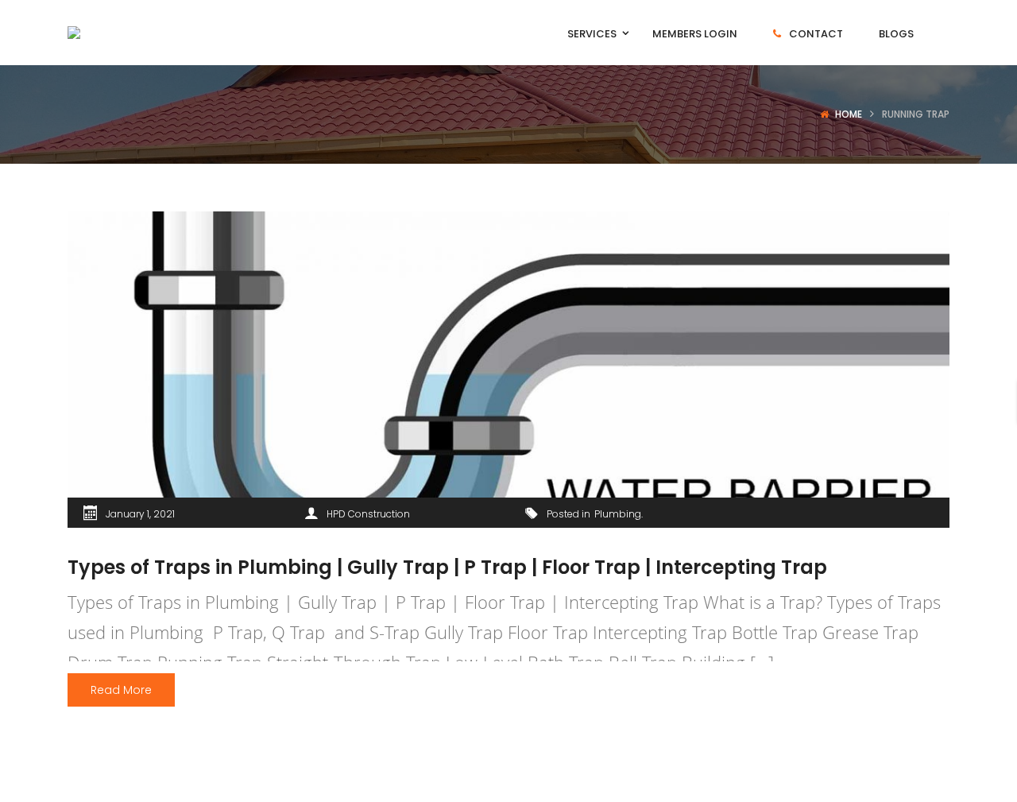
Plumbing (617, 514)
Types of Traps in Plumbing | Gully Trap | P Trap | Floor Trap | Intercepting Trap (447, 567)
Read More (121, 690)
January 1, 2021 (140, 514)
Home (848, 114)
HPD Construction (368, 514)
